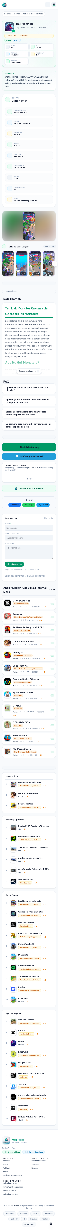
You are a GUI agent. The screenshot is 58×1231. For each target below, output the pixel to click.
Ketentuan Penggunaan (13, 1187)
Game (5, 1164)
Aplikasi (6, 1168)
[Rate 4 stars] (30, 475)
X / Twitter (43, 505)
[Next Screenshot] (54, 264)
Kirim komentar (14, 564)
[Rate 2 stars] (27, 475)
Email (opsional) (13, 533)
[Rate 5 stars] (32, 475)
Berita (5, 1172)
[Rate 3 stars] (29, 475)
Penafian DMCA (9, 1191)
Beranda (7, 14)
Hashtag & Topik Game (12, 1175)
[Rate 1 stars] (25, 475)
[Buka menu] (53, 4)
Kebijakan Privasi (10, 1183)
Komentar (10, 543)
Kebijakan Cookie (10, 1194)
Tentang (35, 1164)
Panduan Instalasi (39, 1161)
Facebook (15, 505)
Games (17, 14)
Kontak (35, 1168)
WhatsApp (29, 505)
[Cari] (47, 4)
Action (25, 14)
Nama (8, 523)
